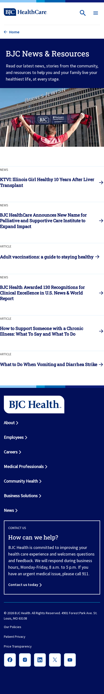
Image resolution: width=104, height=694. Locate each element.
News (9, 510)
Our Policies (12, 627)
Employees (14, 437)
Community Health (21, 481)
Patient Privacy (14, 637)
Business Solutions (21, 495)
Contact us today (23, 584)
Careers (11, 452)
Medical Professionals (24, 466)
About (9, 422)
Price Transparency (18, 646)
